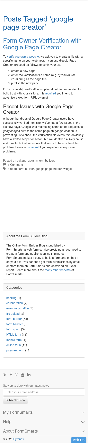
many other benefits (58, 270)
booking (11, 298)
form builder (46, 160)
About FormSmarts (20, 431)
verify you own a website (23, 56)
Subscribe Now (15, 400)
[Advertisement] (33, 203)
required (50, 93)
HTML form (13, 334)
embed (12, 169)
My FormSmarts (18, 412)
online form (13, 345)
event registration (17, 308)
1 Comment (15, 164)
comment (33, 147)
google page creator (49, 169)
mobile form (14, 340)
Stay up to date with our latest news (26, 385)
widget (67, 169)
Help (7, 421)
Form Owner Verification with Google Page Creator (42, 43)
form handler (14, 324)
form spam (13, 329)
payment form (15, 350)
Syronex (18, 439)
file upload (13, 313)
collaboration (14, 303)
